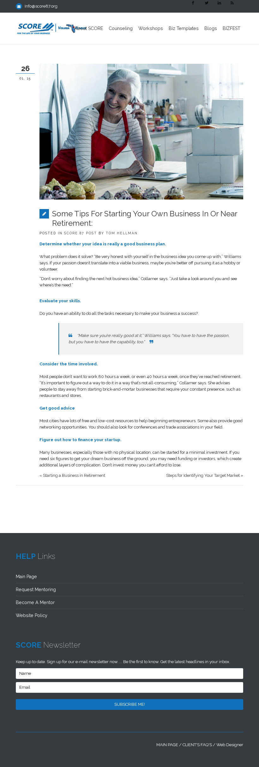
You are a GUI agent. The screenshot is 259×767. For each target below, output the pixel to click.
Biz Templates (184, 28)
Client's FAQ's (197, 744)
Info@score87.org (41, 6)
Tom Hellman (122, 233)
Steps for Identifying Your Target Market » (204, 475)
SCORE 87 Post (80, 233)
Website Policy (31, 615)
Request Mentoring (36, 589)
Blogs (210, 28)
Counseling (121, 28)
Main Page (26, 576)
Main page (167, 744)
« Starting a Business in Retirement (72, 475)
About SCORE (88, 28)
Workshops (150, 28)
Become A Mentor (35, 602)
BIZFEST (231, 28)
